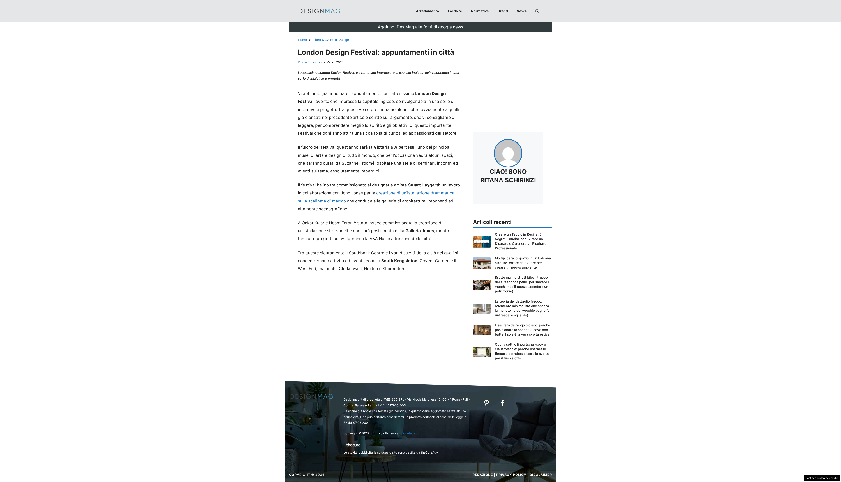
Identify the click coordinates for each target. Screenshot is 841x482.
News (522, 11)
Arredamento (427, 11)
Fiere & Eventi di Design (331, 40)
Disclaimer (541, 475)
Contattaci (410, 433)
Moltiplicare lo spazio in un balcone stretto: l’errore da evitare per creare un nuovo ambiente (523, 262)
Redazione (483, 475)
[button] (537, 11)
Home (302, 40)
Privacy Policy (511, 475)
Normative (480, 11)
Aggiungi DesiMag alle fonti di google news (420, 27)
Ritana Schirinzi (309, 62)
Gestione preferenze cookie (822, 478)
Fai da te (455, 11)
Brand (503, 11)
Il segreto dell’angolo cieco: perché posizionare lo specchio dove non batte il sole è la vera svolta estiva (522, 329)
